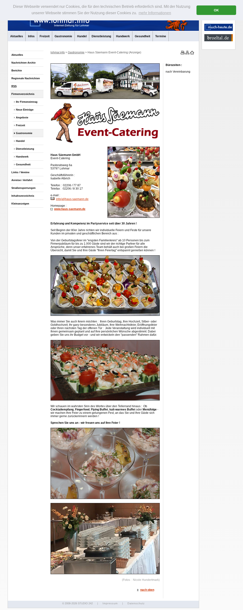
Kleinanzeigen (20, 203)
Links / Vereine (20, 172)
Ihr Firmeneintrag (26, 101)
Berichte (16, 70)
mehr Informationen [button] (155, 13)
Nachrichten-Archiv (23, 62)
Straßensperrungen (23, 187)
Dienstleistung (101, 36)
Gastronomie (63, 36)
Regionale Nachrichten (25, 78)
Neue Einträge (24, 109)
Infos (31, 36)
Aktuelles (16, 36)
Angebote (22, 117)
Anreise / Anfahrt (22, 180)
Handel (82, 36)
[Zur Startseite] (191, 53)
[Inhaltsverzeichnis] (187, 53)
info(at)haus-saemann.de (72, 199)
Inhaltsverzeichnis (22, 195)
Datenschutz (136, 603)
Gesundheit (142, 36)
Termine (160, 36)
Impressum (110, 603)
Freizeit (45, 36)
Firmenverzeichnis (22, 94)
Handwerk (123, 36)
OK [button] (216, 10)
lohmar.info (58, 52)
